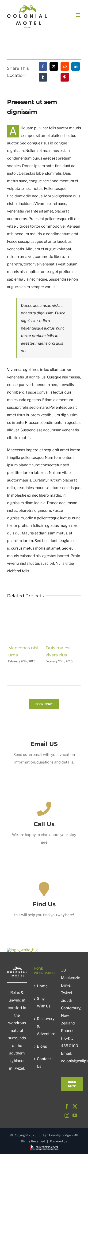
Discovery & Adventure (44, 1026)
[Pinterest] (64, 77)
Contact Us (44, 1063)
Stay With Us (43, 1002)
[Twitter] (75, 1106)
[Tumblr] (43, 77)
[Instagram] (67, 1115)
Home (42, 986)
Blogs (42, 1046)
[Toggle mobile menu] (78, 15)
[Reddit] (64, 66)
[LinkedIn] (75, 66)
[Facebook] (43, 66)
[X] (53, 66)
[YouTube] (75, 1115)
